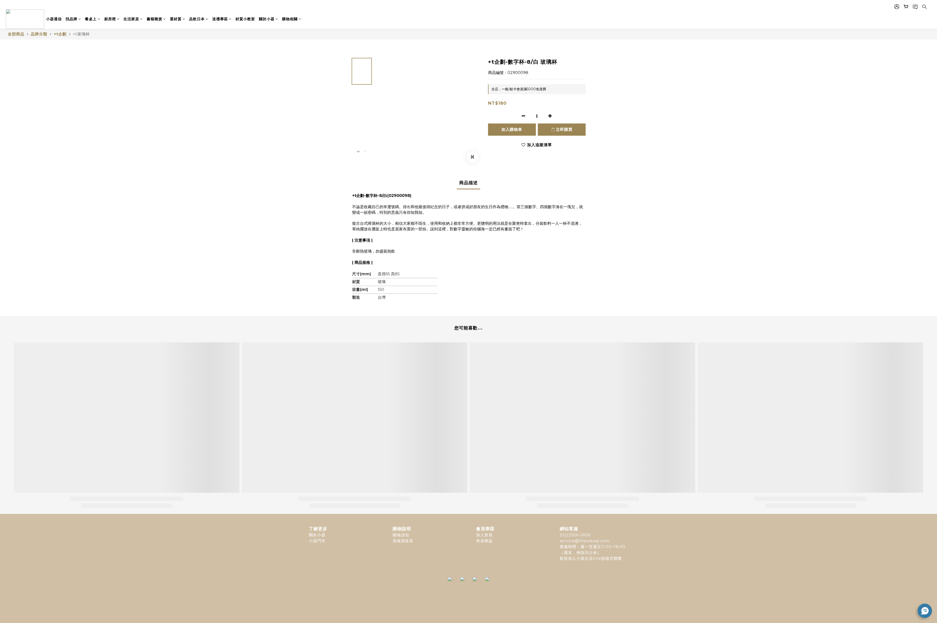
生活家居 (131, 19)
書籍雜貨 (154, 19)
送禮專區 (220, 19)
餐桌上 (91, 19)
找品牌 (71, 19)
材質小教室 (245, 19)
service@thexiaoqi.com (585, 541)
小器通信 (54, 19)
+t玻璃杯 (81, 34)
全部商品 (16, 34)
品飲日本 (197, 19)
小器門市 (317, 541)
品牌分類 (39, 34)
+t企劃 (60, 34)
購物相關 (290, 19)
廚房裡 (110, 19)
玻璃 (382, 282)
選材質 (176, 19)
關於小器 (267, 19)
